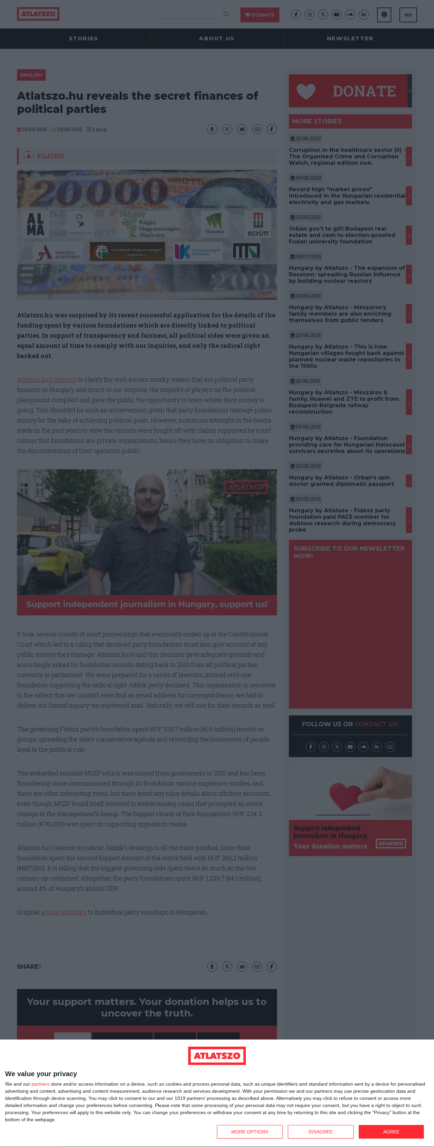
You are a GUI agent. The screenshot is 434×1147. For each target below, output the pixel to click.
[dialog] (217, 1093)
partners (41, 1084)
